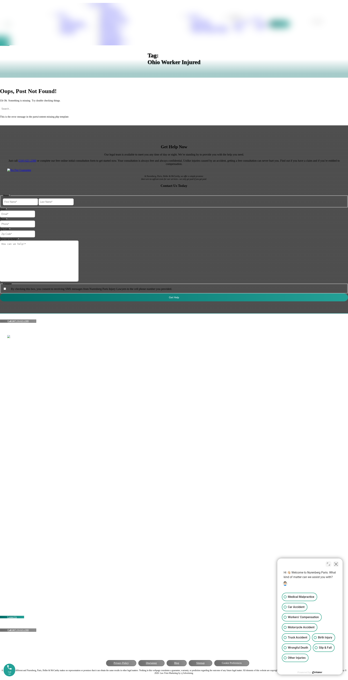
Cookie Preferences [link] (232, 663)
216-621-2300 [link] (18, 321)
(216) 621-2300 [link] (27, 160)
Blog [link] (176, 663)
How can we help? (9, 239)
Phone (3, 219)
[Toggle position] (328, 564)
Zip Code (5, 229)
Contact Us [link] (12, 617)
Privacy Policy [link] (121, 663)
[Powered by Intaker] (317, 672)
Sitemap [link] (200, 663)
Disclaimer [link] (151, 663)
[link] (262, 24)
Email (3, 209)
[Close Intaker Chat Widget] (336, 564)
